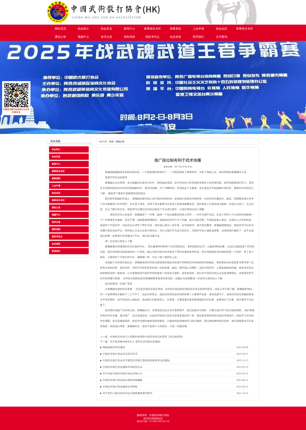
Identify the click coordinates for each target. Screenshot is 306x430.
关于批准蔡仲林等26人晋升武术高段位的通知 (135, 341)
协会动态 (221, 28)
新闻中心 (129, 28)
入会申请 (198, 28)
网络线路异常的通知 (114, 347)
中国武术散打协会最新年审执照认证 (122, 367)
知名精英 (175, 36)
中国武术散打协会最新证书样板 (120, 386)
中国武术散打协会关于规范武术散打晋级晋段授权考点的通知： (137, 360)
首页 (111, 141)
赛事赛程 (175, 28)
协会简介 (83, 28)
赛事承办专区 (244, 28)
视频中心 (83, 36)
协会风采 (106, 28)
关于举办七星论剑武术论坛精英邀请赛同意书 (127, 393)
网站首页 (60, 28)
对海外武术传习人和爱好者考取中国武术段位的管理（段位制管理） (147, 336)
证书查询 (221, 36)
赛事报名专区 (152, 28)
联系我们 (198, 36)
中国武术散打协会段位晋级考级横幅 (122, 380)
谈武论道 (106, 36)
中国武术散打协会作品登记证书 (120, 354)
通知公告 (60, 36)
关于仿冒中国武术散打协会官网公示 (122, 373)
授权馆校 (129, 36)
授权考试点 (152, 36)
